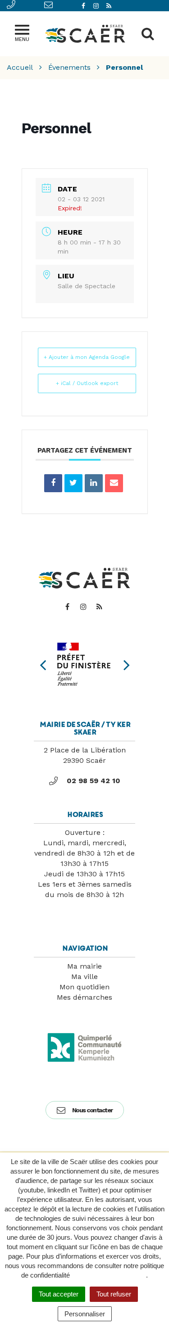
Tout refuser (113, 1294)
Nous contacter (92, 1110)
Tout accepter (58, 1294)
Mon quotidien (84, 987)
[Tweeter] (73, 483)
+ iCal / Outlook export (87, 383)
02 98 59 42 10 (93, 780)
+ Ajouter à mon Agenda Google (87, 357)
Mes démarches (84, 997)
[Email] (114, 483)
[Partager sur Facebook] (53, 483)
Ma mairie (84, 966)
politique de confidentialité (109, 1275)
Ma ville (84, 976)
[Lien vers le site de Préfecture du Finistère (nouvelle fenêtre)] (84, 664)
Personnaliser (84, 1314)
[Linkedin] (94, 483)
